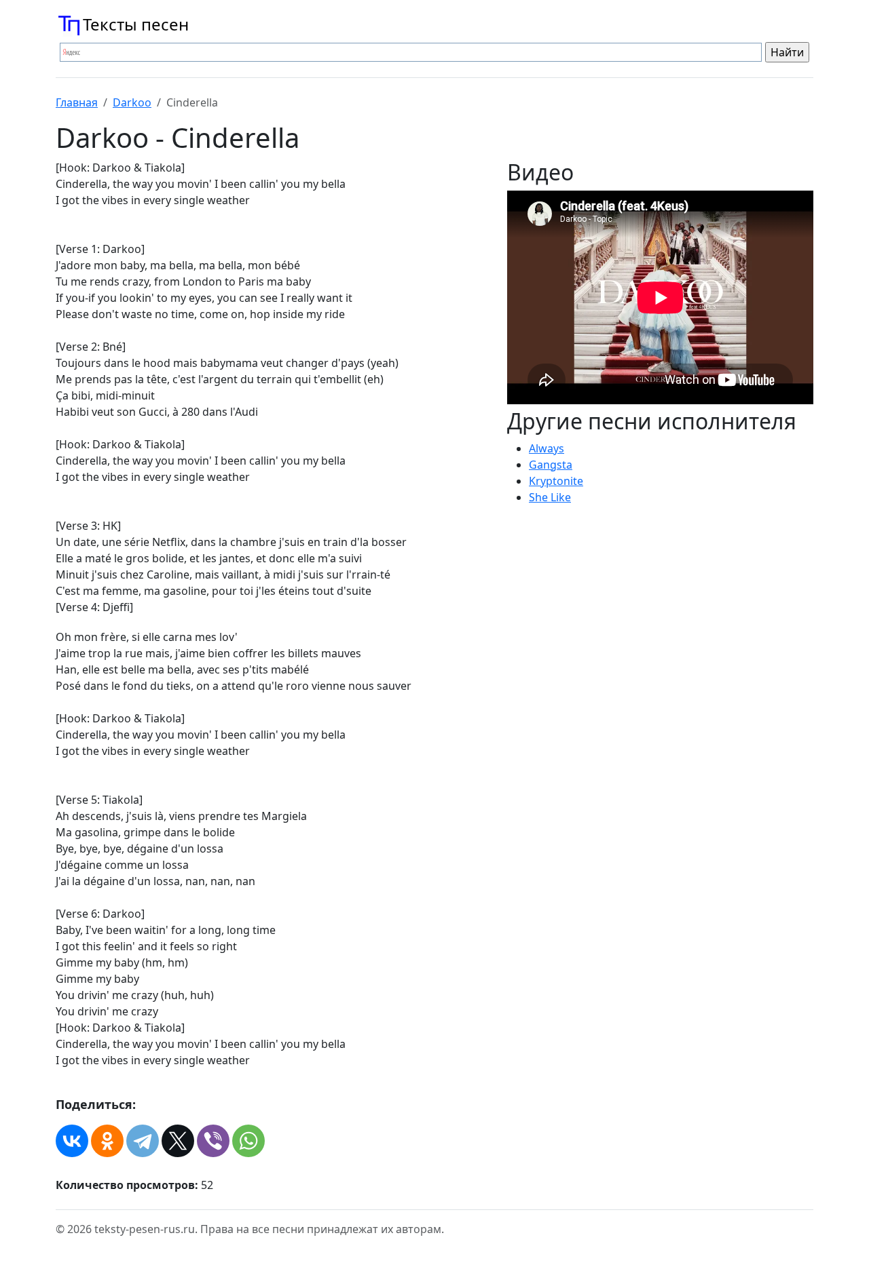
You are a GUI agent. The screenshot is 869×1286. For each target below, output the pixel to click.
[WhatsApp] (248, 1141)
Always (546, 448)
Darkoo (132, 102)
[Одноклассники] (107, 1141)
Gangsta (550, 464)
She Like (550, 497)
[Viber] (213, 1141)
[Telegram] (142, 1141)
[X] (178, 1141)
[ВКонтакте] (72, 1141)
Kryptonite (556, 480)
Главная (77, 102)
